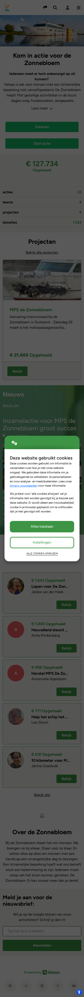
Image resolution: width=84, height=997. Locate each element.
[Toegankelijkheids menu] (79, 992)
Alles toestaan (42, 526)
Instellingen (42, 542)
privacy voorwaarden (23, 485)
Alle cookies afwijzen (42, 553)
